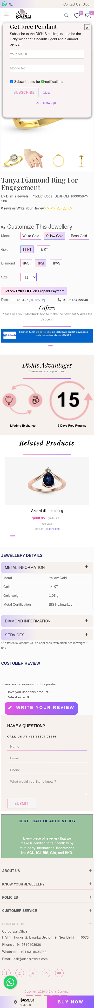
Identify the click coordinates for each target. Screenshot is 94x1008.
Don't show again (47, 102)
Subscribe (24, 92)
